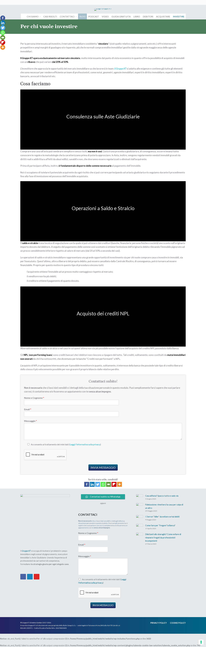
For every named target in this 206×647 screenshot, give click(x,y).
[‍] (22, 2)
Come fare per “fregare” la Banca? (160, 525)
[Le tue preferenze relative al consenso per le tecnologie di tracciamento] (201, 642)
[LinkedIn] (30, 576)
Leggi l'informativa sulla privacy (85, 444)
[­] (23, 16)
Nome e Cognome (34, 397)
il (115, 68)
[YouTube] (36, 576)
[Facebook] (86, 484)
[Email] (108, 484)
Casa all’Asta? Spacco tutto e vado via (161, 496)
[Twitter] (97, 484)
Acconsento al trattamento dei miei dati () (66, 444)
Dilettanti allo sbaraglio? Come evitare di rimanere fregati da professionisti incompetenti (163, 537)
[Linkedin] (92, 484)
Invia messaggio (103, 467)
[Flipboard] (114, 484)
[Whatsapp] (103, 484)
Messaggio (30, 421)
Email (27, 409)
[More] (119, 484)
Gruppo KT (121, 68)
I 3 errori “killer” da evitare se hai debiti (162, 516)
